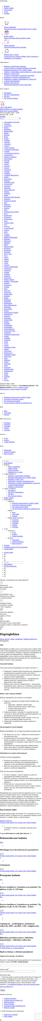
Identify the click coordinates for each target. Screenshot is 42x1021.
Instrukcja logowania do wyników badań (25, 503)
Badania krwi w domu (15, 472)
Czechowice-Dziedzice (11, 149)
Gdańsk (6, 162)
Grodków (7, 173)
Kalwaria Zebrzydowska (12, 197)
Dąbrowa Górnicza (10, 157)
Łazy (5, 224)
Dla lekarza (11, 490)
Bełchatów (7, 129)
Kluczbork (7, 206)
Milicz (6, 245)
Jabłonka (7, 181)
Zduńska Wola (8, 369)
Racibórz (7, 296)
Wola (5, 358)
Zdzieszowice (8, 371)
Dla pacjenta (8, 10)
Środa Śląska (8, 320)
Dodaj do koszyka (6, 821)
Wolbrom (7, 360)
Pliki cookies (8, 1016)
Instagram (15, 521)
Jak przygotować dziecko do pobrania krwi (26, 509)
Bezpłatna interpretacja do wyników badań (22, 477)
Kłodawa (7, 204)
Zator (6, 365)
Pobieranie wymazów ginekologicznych (21, 481)
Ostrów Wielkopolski (11, 267)
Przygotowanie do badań (20, 507)
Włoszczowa (8, 353)
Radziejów (7, 301)
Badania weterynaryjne (15, 487)
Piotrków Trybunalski (11, 281)
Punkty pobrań (9, 8)
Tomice (6, 336)
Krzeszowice (8, 219)
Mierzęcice (7, 241)
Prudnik (6, 287)
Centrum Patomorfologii (16, 485)
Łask (5, 221)
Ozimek (6, 272)
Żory (5, 378)
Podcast (14, 516)
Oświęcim (7, 270)
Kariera (14, 534)
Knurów (6, 208)
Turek (6, 342)
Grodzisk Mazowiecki (11, 175)
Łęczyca (6, 226)
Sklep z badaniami (14, 466)
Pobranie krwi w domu (7, 389)
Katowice (7, 199)
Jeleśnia (6, 192)
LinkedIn (15, 523)
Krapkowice (8, 215)
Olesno (6, 259)
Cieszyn (6, 146)
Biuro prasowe (17, 543)
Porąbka (6, 283)
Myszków (7, 252)
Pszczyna (7, 290)
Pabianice (7, 276)
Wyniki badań (8, 549)
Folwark (6, 160)
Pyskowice (7, 292)
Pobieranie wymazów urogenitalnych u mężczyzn (24, 483)
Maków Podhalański (10, 237)
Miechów (7, 239)
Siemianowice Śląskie (11, 312)
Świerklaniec (8, 327)
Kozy (6, 214)
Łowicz (6, 234)
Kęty (5, 203)
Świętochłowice (9, 329)
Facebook (15, 520)
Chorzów (7, 142)
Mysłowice (7, 250)
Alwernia (7, 124)
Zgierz (6, 375)
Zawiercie (7, 367)
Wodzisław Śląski (9, 354)
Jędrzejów (7, 188)
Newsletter (15, 514)
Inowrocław (8, 179)
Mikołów (7, 243)
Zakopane (7, 364)
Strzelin (6, 322)
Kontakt (6, 13)
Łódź (5, 232)
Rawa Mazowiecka (10, 305)
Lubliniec (7, 235)
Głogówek (7, 170)
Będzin (6, 127)
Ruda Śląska (8, 309)
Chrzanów (7, 144)
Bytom (6, 138)
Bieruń (6, 133)
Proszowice (8, 285)
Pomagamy (15, 540)
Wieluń (6, 349)
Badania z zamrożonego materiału (19, 476)
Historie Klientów (18, 542)
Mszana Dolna (8, 246)
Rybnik (6, 311)
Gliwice (6, 168)
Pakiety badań (12, 468)
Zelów (6, 373)
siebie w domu (23, 387)
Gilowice (7, 166)
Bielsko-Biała (8, 131)
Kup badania (8, 463)
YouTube (15, 527)
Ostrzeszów (8, 268)
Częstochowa (8, 155)
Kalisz (6, 195)
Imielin (6, 177)
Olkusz (6, 261)
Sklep (4, 948)
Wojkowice (7, 356)
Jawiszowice (8, 184)
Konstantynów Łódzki (11, 212)
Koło (5, 210)
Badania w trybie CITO (15, 479)
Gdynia (6, 164)
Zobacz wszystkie (21, 389)
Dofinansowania (9, 547)
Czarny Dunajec (9, 148)
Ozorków (7, 274)
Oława (6, 257)
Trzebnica (7, 340)
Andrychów (8, 126)
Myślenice (7, 248)
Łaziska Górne (9, 223)
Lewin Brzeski (9, 228)
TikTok (14, 525)
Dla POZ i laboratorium (15, 492)
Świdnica (7, 323)
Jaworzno (7, 186)
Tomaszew (7, 333)
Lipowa (6, 230)
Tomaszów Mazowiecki (11, 334)
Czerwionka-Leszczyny (11, 153)
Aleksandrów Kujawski (11, 122)
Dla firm (11, 494)
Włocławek (7, 351)
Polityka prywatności (11, 1014)
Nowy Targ (8, 254)
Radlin (6, 298)
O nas (6, 12)
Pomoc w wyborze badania (15, 948)
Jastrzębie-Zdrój (9, 182)
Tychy (6, 344)
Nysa (5, 256)
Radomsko (7, 300)
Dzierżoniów (8, 159)
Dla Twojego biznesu (15, 496)
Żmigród (7, 376)
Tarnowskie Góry (9, 331)
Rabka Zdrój (8, 294)
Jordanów (7, 193)
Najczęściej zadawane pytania (22, 505)
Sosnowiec (7, 318)
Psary (6, 289)
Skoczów (7, 316)
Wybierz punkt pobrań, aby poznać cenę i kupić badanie (18, 822)
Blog (13, 512)
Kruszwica (7, 217)
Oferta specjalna (13, 470)
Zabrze (6, 362)
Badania (6, 6)
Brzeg (6, 137)
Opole (6, 263)
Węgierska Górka (9, 347)
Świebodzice (8, 325)
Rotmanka (7, 307)
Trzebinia (7, 338)
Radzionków (8, 303)
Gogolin (6, 171)
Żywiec (6, 380)
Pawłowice (7, 278)
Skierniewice (8, 314)
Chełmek (7, 140)
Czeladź (6, 151)
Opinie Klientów (17, 536)
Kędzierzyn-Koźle (10, 201)
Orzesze (6, 265)
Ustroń (6, 345)
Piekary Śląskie (9, 279)
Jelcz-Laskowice (9, 190)
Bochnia (6, 135)
